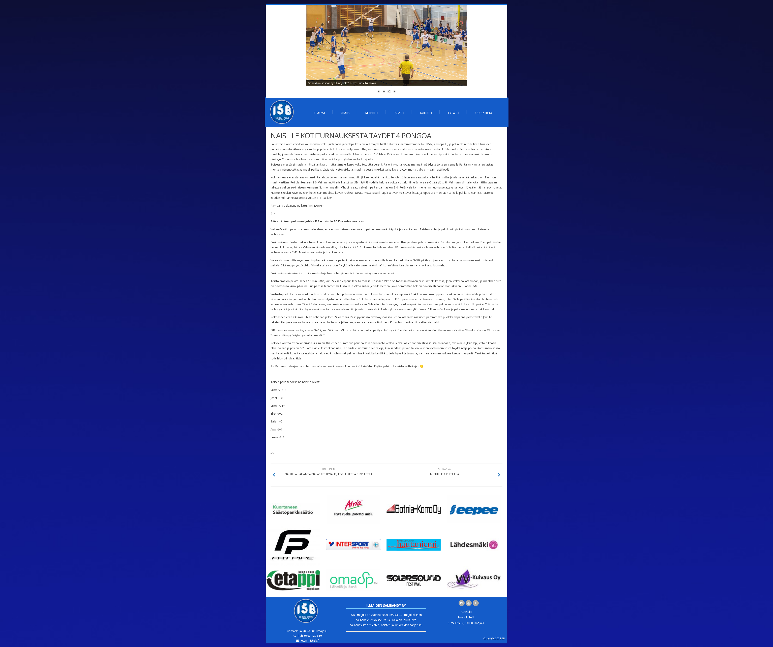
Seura (345, 113)
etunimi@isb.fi (310, 640)
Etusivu (319, 113)
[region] (386, 51)
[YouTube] (469, 603)
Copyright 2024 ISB (494, 638)
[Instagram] (462, 603)
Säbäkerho (483, 113)
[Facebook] (476, 603)
